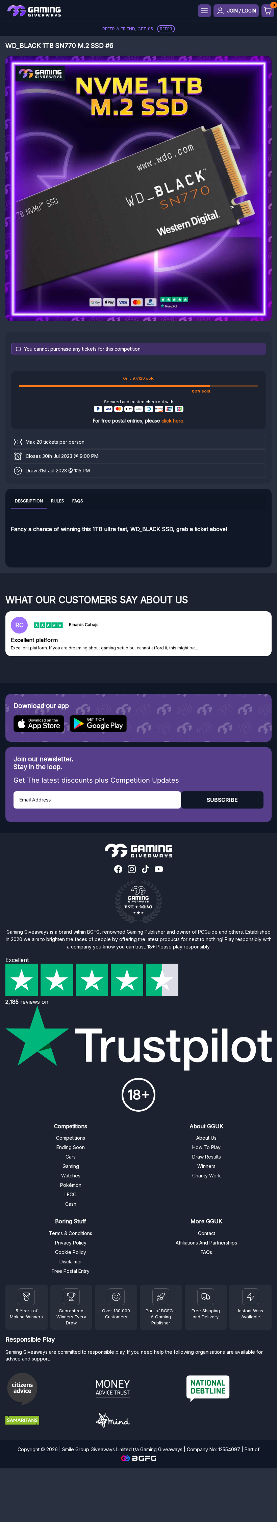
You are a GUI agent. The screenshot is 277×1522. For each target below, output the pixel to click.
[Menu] (204, 10)
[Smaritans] (48, 1421)
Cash (70, 1204)
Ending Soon (70, 1147)
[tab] (29, 501)
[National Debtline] (229, 1389)
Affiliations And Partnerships (206, 1243)
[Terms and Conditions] (205, 1296)
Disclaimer (70, 1261)
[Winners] (26, 1296)
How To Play (206, 1147)
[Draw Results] (116, 1296)
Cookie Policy (70, 1252)
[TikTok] (145, 870)
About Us (206, 1138)
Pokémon (70, 1185)
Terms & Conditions (70, 1233)
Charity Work (206, 1175)
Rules (57, 500)
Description (29, 500)
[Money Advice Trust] (138, 1390)
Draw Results (206, 1157)
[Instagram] (132, 870)
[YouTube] (159, 870)
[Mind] (138, 1421)
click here (172, 420)
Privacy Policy (70, 1243)
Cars (71, 1157)
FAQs (77, 500)
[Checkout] (267, 10)
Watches (70, 1175)
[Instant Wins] (250, 1296)
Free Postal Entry (71, 1271)
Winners (206, 1166)
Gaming (70, 1166)
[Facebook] (118, 870)
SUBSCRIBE (222, 799)
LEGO (71, 1194)
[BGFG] (160, 1296)
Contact (206, 1233)
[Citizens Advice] (48, 1389)
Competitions (70, 1138)
